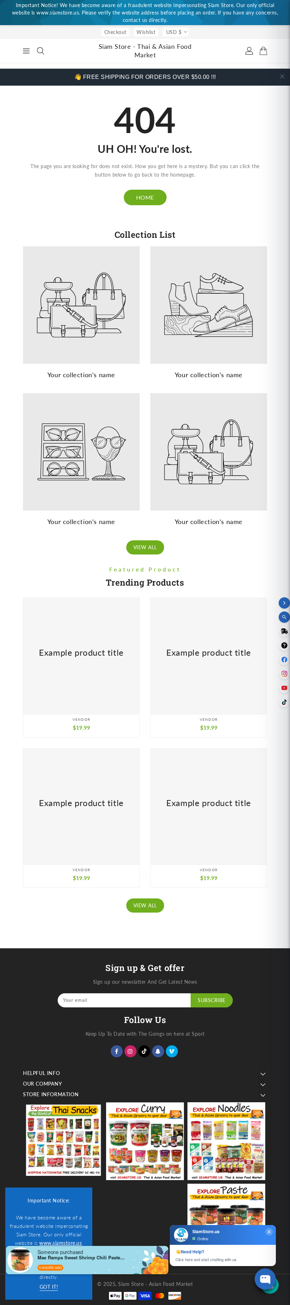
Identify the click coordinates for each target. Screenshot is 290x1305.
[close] (282, 76)
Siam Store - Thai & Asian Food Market (145, 50)
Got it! (49, 1287)
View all (145, 547)
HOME (145, 197)
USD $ (174, 32)
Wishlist (146, 32)
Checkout (115, 32)
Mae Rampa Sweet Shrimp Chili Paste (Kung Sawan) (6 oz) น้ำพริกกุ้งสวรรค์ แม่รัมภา (81, 1257)
